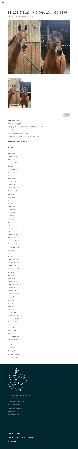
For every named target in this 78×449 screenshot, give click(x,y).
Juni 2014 (11, 172)
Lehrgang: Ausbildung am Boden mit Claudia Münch (26, 127)
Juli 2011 (11, 228)
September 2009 (13, 269)
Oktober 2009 (12, 266)
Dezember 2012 (13, 206)
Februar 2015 (12, 156)
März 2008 (11, 309)
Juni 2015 (11, 150)
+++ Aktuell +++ (13, 130)
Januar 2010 (12, 256)
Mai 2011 (11, 231)
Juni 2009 (11, 272)
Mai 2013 (11, 194)
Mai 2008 (11, 303)
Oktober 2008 (12, 291)
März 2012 (11, 222)
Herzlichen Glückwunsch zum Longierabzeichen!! (24, 136)
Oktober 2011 (12, 225)
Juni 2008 (11, 300)
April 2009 (11, 278)
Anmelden (11, 348)
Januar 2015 (12, 160)
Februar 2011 (12, 234)
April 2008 (11, 306)
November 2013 (13, 188)
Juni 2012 (11, 219)
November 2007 (13, 319)
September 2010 (13, 247)
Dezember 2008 (13, 284)
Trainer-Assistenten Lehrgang (18, 133)
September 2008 (13, 294)
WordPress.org (13, 357)
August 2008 (12, 297)
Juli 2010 (11, 250)
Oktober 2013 (12, 191)
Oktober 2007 (12, 322)
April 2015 (11, 153)
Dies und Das (12, 330)
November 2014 (13, 163)
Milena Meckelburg (17, 16)
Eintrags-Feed (12, 351)
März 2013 (11, 200)
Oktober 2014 (12, 166)
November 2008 (13, 288)
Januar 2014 (12, 182)
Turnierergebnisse (14, 336)
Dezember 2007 (13, 316)
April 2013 (11, 197)
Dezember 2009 (13, 259)
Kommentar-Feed (14, 354)
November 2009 (13, 263)
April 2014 (11, 178)
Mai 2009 (11, 275)
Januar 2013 (12, 203)
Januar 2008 (12, 312)
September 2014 (13, 169)
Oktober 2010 (12, 244)
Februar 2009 (12, 281)
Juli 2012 (11, 216)
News (10, 333)
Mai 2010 (11, 253)
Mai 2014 (11, 175)
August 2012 (12, 213)
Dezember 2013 (13, 185)
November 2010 (13, 241)
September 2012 (13, 210)
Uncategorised (13, 340)
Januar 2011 (12, 238)
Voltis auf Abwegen (14, 124)
